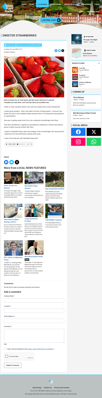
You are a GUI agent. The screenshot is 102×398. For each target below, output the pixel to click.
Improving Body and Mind (54, 189)
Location (7, 306)
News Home (11, 45)
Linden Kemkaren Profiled (31, 220)
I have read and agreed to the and (30, 349)
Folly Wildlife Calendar (53, 220)
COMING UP (78, 92)
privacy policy (32, 349)
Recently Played (78, 63)
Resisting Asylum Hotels (34, 256)
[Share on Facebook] (56, 50)
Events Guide (55, 4)
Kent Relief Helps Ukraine (31, 187)
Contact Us (48, 388)
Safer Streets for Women (10, 187)
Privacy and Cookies (62, 388)
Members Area (93, 12)
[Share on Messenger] (59, 50)
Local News (42, 4)
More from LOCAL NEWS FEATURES (30, 45)
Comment (8, 326)
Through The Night (90, 40)
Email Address (9, 316)
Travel (96, 4)
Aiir (76, 394)
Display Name (9, 296)
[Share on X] (62, 50)
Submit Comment (12, 365)
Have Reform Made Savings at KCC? (11, 221)
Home (23, 4)
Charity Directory (71, 4)
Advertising (86, 4)
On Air (31, 4)
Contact (80, 12)
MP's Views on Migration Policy (13, 258)
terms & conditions (46, 349)
